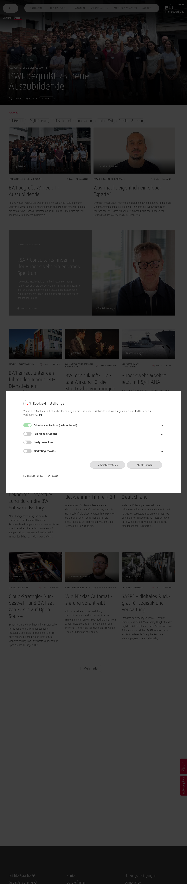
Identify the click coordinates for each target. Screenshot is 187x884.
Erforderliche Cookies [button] (55, 425)
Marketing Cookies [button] (45, 451)
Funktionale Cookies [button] (45, 434)
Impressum (53, 476)
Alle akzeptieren (145, 465)
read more (40, 415)
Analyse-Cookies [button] (43, 442)
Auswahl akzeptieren (107, 465)
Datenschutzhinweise (33, 476)
